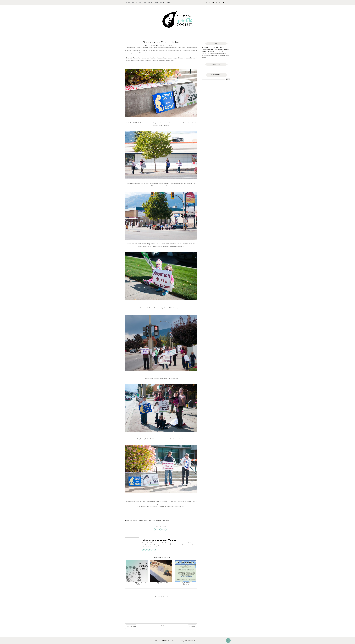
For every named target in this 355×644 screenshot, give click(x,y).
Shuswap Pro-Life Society (159, 540)
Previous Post (131, 626)
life (145, 520)
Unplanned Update (162, 582)
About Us (142, 2)
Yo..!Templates (163, 640)
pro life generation (163, 520)
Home (128, 2)
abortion (132, 520)
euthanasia (139, 520)
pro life (155, 520)
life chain (149, 520)
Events (134, 2)
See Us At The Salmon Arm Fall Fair (138, 583)
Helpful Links (165, 2)
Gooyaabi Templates (188, 640)
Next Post (192, 626)
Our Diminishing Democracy (186, 583)
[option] (137, 572)
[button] (193, 573)
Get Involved (153, 2)
